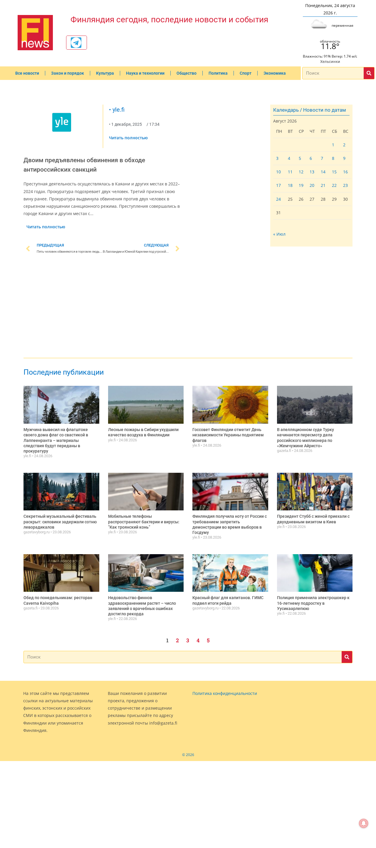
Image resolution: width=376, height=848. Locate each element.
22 (334, 185)
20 (312, 185)
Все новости (27, 73)
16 (345, 172)
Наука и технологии (145, 73)
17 (278, 185)
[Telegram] (76, 42)
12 (301, 172)
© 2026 (188, 754)
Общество (187, 73)
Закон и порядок (67, 73)
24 (278, 199)
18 (290, 185)
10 (278, 172)
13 (312, 172)
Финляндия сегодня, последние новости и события (169, 19)
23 (345, 185)
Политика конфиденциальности (224, 693)
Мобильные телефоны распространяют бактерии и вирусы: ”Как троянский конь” (143, 521)
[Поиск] (369, 73)
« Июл (279, 234)
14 (323, 172)
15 (334, 172)
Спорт (245, 73)
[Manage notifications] (363, 823)
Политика (218, 73)
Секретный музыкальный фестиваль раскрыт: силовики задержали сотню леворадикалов (60, 521)
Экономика (274, 73)
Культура (105, 73)
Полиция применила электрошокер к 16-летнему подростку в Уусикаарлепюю (313, 603)
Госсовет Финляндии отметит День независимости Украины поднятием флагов (228, 435)
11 (290, 172)
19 (301, 185)
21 (323, 185)
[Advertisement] (103, 307)
